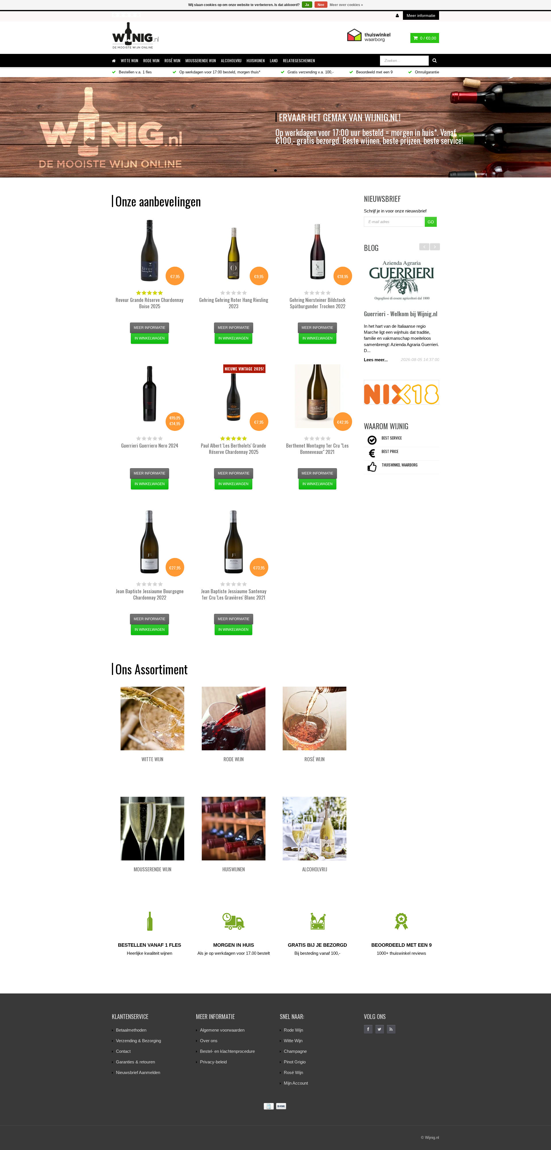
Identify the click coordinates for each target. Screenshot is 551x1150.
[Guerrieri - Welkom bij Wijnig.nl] (401, 280)
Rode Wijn (293, 1030)
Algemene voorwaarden (222, 1030)
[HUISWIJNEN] (233, 828)
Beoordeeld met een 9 (374, 72)
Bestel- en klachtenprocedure (227, 1051)
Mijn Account (296, 1083)
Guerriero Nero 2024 (149, 445)
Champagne (295, 1051)
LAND (274, 60)
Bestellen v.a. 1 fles (135, 72)
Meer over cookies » (346, 5)
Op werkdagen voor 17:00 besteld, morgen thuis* (219, 72)
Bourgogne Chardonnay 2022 (150, 594)
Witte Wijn (293, 1040)
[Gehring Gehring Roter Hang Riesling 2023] (233, 250)
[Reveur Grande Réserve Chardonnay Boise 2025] (149, 250)
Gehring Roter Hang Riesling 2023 (233, 303)
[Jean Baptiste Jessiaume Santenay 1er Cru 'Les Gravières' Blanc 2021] (233, 542)
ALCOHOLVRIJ (231, 60)
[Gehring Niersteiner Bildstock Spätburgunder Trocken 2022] (317, 250)
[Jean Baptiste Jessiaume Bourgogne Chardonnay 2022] (149, 542)
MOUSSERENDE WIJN (200, 60)
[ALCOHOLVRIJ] (314, 828)
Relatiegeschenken (299, 60)
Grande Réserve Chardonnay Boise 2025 (149, 303)
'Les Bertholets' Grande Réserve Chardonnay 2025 (233, 448)
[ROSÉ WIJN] (314, 718)
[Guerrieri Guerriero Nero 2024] (149, 396)
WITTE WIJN (129, 60)
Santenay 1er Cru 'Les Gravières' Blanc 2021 (233, 594)
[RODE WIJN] (233, 718)
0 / (427, 38)
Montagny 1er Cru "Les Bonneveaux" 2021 (317, 448)
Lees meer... (376, 359)
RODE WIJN (151, 60)
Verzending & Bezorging (138, 1040)
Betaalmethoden (131, 1030)
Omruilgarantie (426, 72)
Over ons (209, 1040)
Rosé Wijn (293, 1072)
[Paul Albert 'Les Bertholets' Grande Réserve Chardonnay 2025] (233, 396)
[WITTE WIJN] (152, 718)
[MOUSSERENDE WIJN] (152, 828)
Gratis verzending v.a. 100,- (309, 72)
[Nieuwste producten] (391, 1029)
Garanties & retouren (135, 1061)
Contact (123, 1051)
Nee (321, 5)
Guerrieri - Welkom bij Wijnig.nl (400, 313)
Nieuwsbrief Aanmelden (138, 1072)
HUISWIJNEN (256, 60)
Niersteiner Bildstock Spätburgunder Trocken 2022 (317, 303)
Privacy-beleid (213, 1061)
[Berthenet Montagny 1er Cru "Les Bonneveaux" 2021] (317, 396)
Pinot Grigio (295, 1061)
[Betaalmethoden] (275, 1106)
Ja (307, 5)
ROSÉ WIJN (172, 60)
